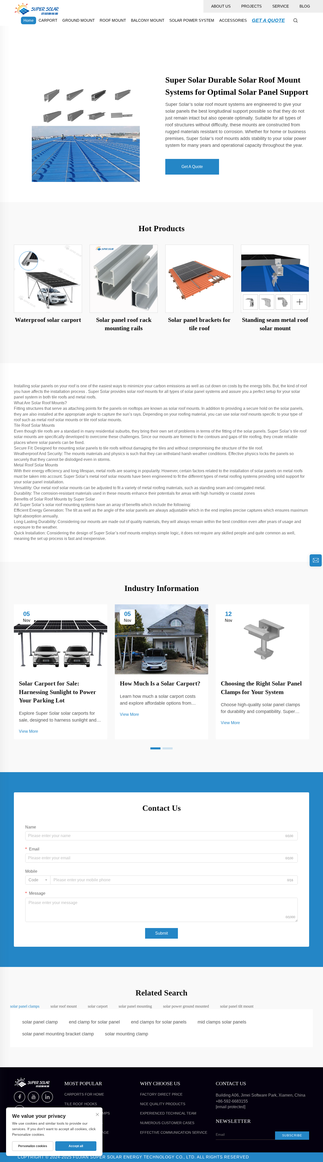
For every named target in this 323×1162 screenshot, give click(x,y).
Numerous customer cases (167, 1123)
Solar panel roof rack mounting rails (123, 324)
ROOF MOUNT (113, 20)
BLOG (305, 6)
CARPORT (48, 20)
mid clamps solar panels (222, 1022)
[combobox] (37, 880)
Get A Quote (192, 166)
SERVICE (280, 6)
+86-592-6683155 (232, 1101)
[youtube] (33, 1097)
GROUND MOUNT (78, 20)
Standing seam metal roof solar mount (275, 324)
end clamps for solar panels (158, 1022)
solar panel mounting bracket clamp (58, 1033)
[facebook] (19, 1097)
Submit (161, 933)
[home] (36, 8)
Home (28, 20)
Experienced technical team (168, 1113)
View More (28, 731)
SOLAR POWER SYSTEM (191, 20)
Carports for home (84, 1094)
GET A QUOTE (268, 20)
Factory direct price (161, 1094)
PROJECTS (251, 6)
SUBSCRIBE (292, 1135)
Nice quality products (162, 1104)
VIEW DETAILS (48, 278)
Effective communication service (173, 1132)
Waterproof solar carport (48, 320)
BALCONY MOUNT (147, 20)
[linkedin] (47, 1097)
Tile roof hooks (80, 1104)
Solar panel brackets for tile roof (199, 324)
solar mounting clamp (126, 1033)
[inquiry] (316, 560)
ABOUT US (221, 6)
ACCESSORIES (233, 20)
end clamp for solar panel (94, 1022)
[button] (155, 748)
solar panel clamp (40, 1022)
